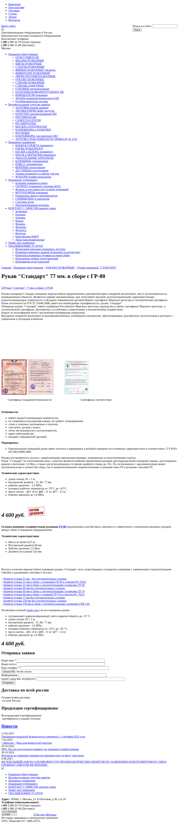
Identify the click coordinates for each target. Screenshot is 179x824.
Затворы (20, 217)
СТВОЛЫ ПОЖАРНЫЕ (30, 82)
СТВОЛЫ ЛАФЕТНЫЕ (29, 85)
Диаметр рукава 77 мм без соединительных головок (34, 597)
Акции (12, 16)
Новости (9, 726)
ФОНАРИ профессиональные (33, 176)
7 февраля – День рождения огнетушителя (26, 742)
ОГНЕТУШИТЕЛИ (27, 57)
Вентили (20, 233)
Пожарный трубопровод (23, 179)
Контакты (14, 20)
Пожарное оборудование (23, 54)
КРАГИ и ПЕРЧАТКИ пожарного (35, 154)
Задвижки (21, 211)
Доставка (13, 10)
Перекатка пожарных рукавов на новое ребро (42, 255)
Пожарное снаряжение (21, 142)
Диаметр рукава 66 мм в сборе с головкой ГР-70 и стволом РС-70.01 (44, 594)
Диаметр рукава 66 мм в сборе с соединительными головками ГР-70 (44, 591)
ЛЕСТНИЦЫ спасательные (31, 170)
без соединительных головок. (48, 578)
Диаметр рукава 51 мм (16, 578)
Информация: (9, 675)
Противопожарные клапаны (32, 205)
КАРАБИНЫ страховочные (31, 161)
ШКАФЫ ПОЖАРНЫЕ (29, 60)
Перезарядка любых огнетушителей (36, 258)
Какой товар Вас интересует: (19, 678)
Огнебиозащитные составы (31, 101)
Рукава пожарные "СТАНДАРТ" (97, 267)
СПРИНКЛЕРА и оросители (32, 198)
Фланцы (20, 223)
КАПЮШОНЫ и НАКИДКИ (33, 129)
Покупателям (16, 7)
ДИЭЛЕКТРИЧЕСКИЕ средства (34, 110)
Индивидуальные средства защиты (29, 104)
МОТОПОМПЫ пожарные (31, 192)
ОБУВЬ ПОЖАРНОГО (29, 148)
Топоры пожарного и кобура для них (37, 173)
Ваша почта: (9, 664)
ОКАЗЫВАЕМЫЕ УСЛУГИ (25, 245)
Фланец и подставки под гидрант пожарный (42, 189)
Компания (14, 4)
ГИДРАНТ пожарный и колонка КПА (38, 186)
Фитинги (20, 230)
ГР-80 (62, 526)
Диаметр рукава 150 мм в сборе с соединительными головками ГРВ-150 (46, 603)
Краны (19, 220)
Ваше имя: (8, 660)
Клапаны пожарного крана (31, 183)
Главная (6, 267)
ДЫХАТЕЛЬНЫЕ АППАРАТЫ (34, 157)
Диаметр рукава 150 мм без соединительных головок (34, 600)
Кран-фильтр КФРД (27, 236)
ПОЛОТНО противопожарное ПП (36, 113)
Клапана (20, 214)
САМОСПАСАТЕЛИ (28, 120)
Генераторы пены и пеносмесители (36, 195)
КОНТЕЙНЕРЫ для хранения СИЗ (36, 135)
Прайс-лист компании (21, 242)
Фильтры (20, 227)
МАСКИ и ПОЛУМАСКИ (31, 126)
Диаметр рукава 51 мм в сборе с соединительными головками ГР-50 (44, 585)
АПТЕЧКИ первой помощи (32, 107)
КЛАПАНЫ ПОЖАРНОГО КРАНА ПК (39, 91)
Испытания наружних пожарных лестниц (40, 249)
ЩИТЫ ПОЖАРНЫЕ (28, 63)
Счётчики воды (24, 201)
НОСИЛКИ (22, 132)
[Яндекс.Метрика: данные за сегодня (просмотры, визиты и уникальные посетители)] (45, 814)
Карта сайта (8, 25)
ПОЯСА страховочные (28, 164)
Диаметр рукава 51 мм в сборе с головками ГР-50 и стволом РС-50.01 (44, 581)
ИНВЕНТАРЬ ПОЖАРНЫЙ (32, 73)
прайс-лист (33, 610)
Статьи (12, 13)
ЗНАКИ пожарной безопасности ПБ (37, 98)
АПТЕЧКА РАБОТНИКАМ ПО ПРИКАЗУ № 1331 (46, 139)
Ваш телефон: (10, 667)
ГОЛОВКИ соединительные (32, 88)
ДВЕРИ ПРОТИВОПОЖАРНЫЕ (35, 76)
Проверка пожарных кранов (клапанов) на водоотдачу (47, 252)
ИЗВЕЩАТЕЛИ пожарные (31, 95)
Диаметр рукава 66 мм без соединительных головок (34, 588)
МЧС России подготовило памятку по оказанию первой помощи (40, 749)
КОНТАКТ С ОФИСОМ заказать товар (32, 208)
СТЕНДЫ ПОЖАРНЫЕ (30, 66)
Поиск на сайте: (142, 26)
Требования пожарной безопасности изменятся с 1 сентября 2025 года (43, 736)
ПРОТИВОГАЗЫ (25, 117)
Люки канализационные (30, 239)
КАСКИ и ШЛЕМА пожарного (34, 151)
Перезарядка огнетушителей (32, 261)
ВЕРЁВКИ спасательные (30, 167)
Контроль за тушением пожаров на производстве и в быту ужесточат (42, 755)
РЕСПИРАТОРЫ (25, 123)
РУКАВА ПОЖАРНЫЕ (29, 79)
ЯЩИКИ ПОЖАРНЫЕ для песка (35, 69)
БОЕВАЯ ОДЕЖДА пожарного (34, 145)
